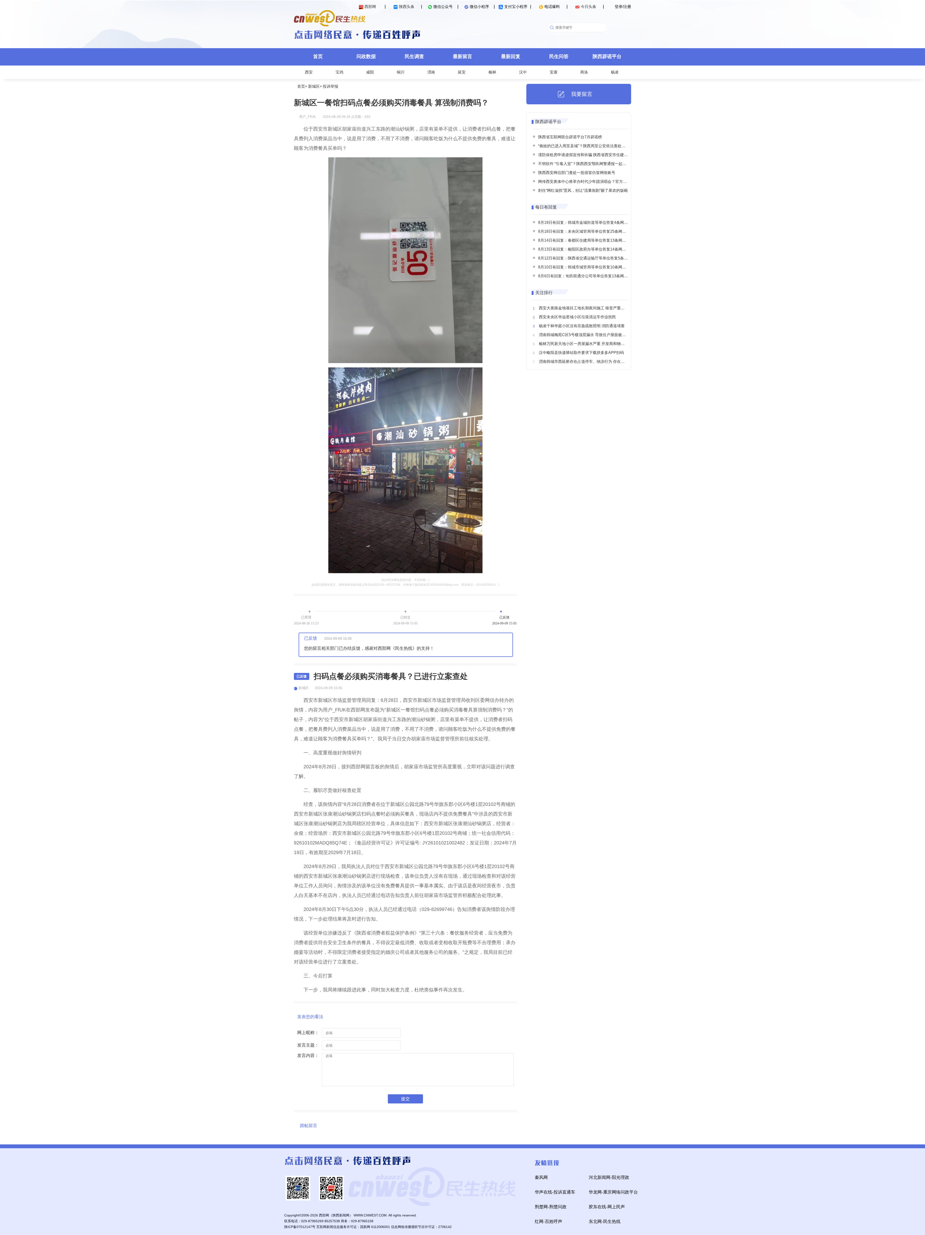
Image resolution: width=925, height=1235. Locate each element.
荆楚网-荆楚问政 (551, 1206)
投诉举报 (330, 86)
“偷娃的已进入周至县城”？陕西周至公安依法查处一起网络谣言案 (593, 146)
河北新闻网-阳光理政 (609, 1177)
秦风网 (541, 1177)
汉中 (523, 72)
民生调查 (414, 56)
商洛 (584, 72)
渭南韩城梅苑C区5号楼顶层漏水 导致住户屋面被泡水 (584, 335)
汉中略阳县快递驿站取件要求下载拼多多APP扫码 (581, 353)
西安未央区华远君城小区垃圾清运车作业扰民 (577, 317)
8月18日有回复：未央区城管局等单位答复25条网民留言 (586, 231)
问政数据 (366, 56)
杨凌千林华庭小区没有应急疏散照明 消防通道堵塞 (582, 326)
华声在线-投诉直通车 (555, 1192)
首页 (318, 56)
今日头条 (588, 7)
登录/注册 (623, 7)
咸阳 (370, 72)
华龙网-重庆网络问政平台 (613, 1192)
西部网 (370, 7)
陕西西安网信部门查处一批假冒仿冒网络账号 (576, 173)
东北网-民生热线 (605, 1221)
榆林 (492, 72)
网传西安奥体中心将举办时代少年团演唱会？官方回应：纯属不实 (594, 181)
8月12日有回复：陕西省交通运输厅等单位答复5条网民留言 (588, 258)
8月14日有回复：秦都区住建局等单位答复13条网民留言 (586, 240)
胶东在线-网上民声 (607, 1206)
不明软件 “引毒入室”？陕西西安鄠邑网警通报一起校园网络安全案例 (595, 164)
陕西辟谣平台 (607, 56)
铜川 (400, 72)
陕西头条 (406, 7)
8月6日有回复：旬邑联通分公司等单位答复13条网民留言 (586, 276)
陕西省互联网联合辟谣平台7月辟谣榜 (570, 137)
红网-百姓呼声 (548, 1221)
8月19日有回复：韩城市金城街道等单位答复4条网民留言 (586, 222)
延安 (462, 72)
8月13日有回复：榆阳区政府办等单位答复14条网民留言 (586, 249)
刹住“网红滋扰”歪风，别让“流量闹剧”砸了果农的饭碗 (583, 190)
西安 (309, 72)
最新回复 (510, 56)
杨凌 (615, 72)
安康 (553, 72)
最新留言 (462, 56)
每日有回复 (546, 207)
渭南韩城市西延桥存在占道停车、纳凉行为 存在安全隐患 (587, 361)
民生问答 (558, 56)
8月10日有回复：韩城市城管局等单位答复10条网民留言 (586, 267)
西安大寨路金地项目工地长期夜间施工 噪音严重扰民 (583, 308)
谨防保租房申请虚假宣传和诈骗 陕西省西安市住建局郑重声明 (590, 155)
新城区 (314, 86)
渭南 (431, 72)
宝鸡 (339, 72)
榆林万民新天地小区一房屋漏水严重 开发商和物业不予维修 (589, 344)
